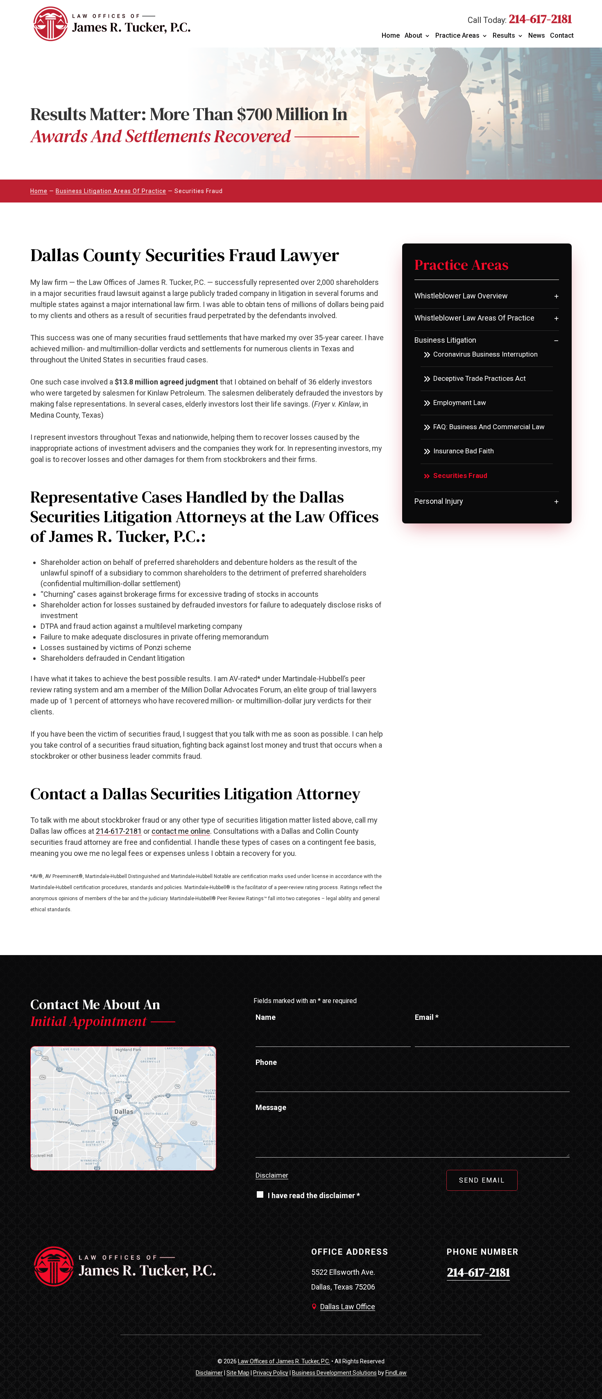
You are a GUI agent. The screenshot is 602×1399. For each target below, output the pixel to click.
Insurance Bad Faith (463, 451)
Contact (562, 36)
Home (391, 36)
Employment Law (459, 402)
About (413, 36)
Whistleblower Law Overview (461, 295)
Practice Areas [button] (457, 36)
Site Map (237, 1372)
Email (427, 1017)
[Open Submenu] (556, 296)
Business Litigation (445, 340)
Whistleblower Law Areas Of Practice (474, 318)
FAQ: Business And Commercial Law (489, 427)
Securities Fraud (460, 475)
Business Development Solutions (334, 1372)
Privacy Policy (270, 1372)
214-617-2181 (540, 18)
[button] (592, 1389)
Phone (266, 1062)
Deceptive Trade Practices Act (479, 378)
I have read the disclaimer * (314, 1195)
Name (266, 1017)
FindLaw (396, 1372)
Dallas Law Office (347, 1306)
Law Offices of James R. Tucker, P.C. (284, 1361)
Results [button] (504, 36)
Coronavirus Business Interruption (485, 354)
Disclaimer (272, 1175)
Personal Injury (438, 501)
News (536, 36)
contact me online (181, 831)
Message (271, 1107)
